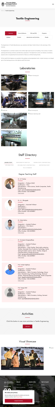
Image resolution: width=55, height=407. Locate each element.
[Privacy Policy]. (18, 396)
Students (31, 384)
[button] (27, 326)
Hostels (31, 387)
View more (21, 193)
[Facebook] (5, 389)
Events (18, 390)
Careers (43, 387)
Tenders (43, 390)
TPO (42, 393)
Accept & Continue (18, 400)
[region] (18, 397)
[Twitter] (9, 389)
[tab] (10, 33)
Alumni (30, 390)
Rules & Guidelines (20, 387)
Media (42, 384)
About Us (18, 384)
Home (2, 10)
